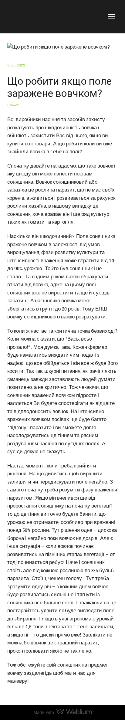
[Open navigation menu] (112, 17)
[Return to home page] (27, 16)
